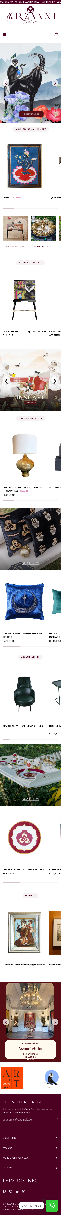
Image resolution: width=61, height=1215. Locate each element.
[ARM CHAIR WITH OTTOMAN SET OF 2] (24, 694)
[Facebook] (4, 1191)
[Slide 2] (30, 1059)
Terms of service (13, 1206)
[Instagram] (17, 1191)
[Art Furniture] (15, 228)
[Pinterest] (10, 1191)
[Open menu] (8, 34)
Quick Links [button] (9, 1138)
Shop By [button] (7, 1167)
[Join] (55, 1119)
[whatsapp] (23, 1191)
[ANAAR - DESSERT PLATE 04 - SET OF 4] (24, 837)
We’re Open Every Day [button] (15, 1157)
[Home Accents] (43, 228)
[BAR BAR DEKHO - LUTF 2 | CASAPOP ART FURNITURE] (24, 299)
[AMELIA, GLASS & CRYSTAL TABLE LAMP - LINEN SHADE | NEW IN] (24, 455)
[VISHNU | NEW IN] (24, 166)
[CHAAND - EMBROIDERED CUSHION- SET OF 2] (24, 601)
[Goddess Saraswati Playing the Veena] (24, 932)
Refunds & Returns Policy (18, 1209)
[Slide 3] (33, 1059)
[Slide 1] (28, 1059)
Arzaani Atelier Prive (17, 1204)
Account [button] (8, 1148)
